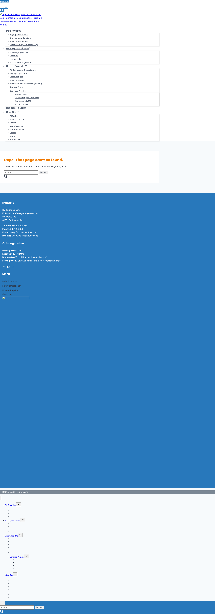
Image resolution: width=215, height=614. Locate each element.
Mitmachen (15, 139)
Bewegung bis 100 (23, 101)
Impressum (22, 492)
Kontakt (13, 136)
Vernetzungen (16, 126)
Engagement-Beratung (20, 38)
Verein (13, 122)
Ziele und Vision (17, 119)
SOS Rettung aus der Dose (27, 97)
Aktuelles (14, 116)
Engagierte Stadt (16, 108)
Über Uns (9, 575)
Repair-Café (21, 94)
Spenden (4, 1)
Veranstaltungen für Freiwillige (24, 44)
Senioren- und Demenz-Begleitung (26, 83)
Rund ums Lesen (17, 80)
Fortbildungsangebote (20, 62)
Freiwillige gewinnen (19, 52)
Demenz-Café (16, 87)
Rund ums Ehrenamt (19, 41)
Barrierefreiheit (17, 129)
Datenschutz (8, 492)
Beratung (14, 55)
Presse (13, 132)
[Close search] (2, 603)
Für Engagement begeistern (23, 70)
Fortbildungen (16, 77)
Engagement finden (19, 34)
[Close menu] (0, 498)
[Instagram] (6, 8)
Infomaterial (16, 59)
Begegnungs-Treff (18, 73)
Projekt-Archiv (21, 104)
